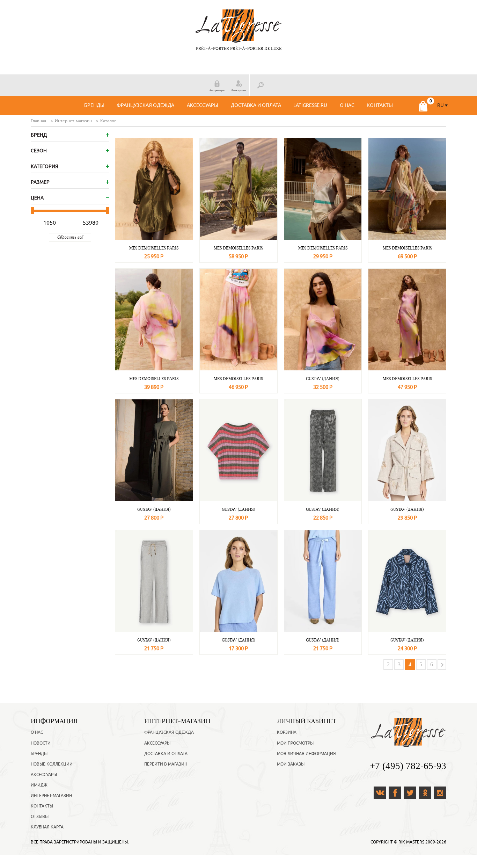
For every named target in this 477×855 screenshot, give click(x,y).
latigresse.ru (310, 105)
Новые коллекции (52, 764)
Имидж (39, 785)
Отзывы (40, 816)
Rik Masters (411, 842)
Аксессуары (202, 105)
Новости (41, 743)
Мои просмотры (295, 743)
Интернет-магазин (51, 795)
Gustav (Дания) (322, 378)
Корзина (286, 732)
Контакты (380, 105)
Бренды (94, 105)
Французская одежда (145, 105)
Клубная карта (47, 827)
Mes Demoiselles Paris (153, 248)
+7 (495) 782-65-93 (408, 766)
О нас (347, 105)
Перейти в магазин (165, 764)
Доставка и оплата (256, 105)
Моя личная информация (306, 753)
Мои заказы (290, 764)
